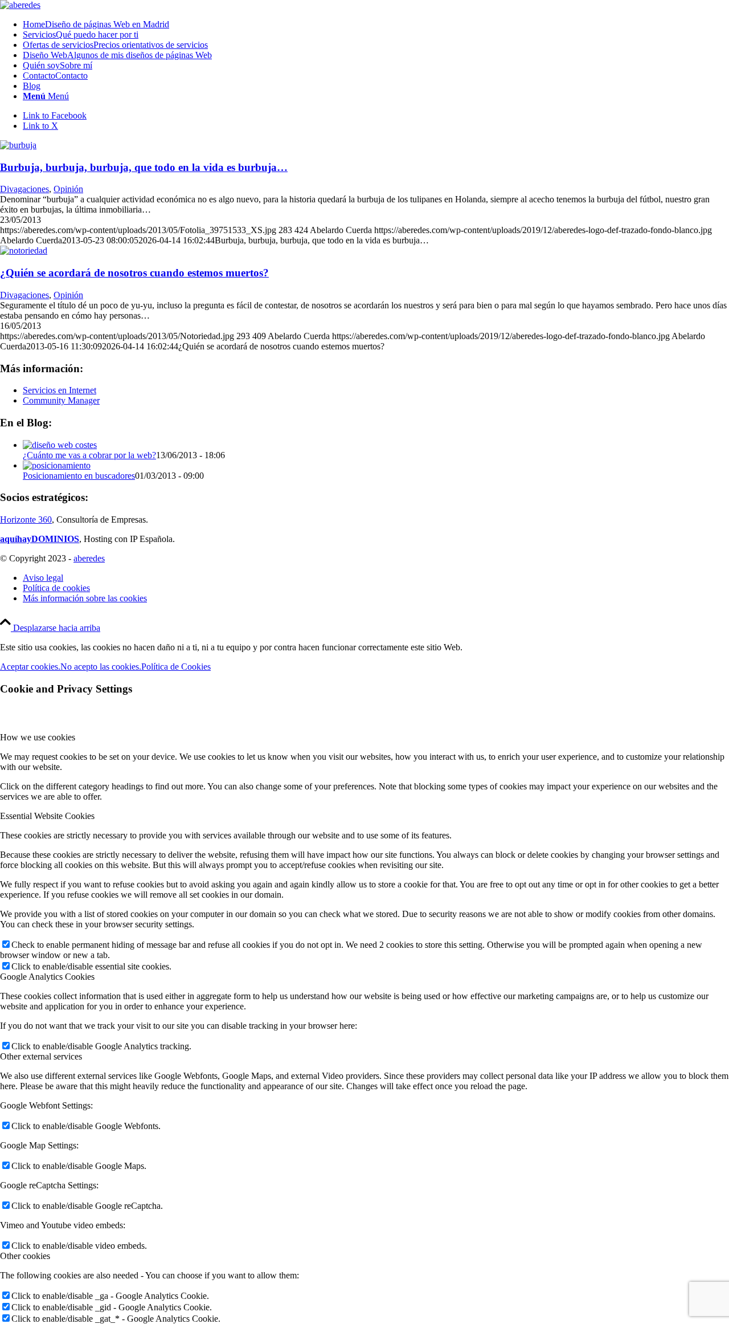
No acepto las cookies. (100, 666)
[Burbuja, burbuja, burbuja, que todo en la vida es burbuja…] (18, 145)
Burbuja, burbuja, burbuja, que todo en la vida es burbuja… (144, 167)
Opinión (68, 189)
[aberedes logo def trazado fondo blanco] (20, 5)
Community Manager (61, 400)
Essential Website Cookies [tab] (47, 816)
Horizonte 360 (26, 519)
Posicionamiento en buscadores (79, 475)
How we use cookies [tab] (37, 737)
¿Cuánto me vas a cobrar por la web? (89, 455)
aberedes (89, 558)
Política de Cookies (176, 666)
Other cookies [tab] (25, 1256)
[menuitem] (376, 24)
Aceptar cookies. (30, 666)
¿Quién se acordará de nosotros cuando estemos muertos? (134, 273)
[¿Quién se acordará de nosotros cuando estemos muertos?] (23, 250)
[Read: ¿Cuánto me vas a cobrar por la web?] (60, 445)
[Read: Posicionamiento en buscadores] (57, 465)
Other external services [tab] (41, 1056)
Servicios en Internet (59, 390)
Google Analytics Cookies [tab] (47, 976)
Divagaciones (24, 189)
